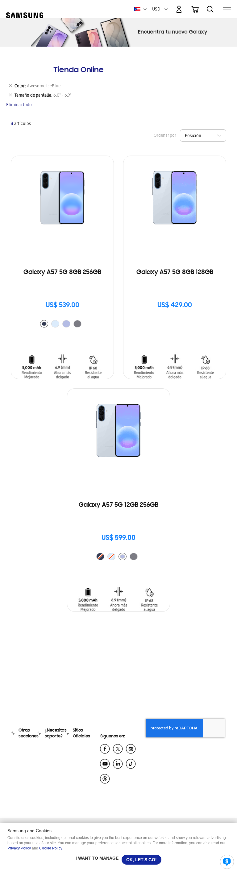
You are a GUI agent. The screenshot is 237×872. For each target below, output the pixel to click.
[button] (145, 9)
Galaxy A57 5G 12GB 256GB (118, 505)
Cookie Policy (50, 848)
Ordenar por (165, 136)
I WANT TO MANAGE (97, 858)
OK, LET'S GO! (141, 859)
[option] (44, 324)
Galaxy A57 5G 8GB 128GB (174, 272)
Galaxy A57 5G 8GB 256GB (62, 272)
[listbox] (62, 324)
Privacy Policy (19, 848)
